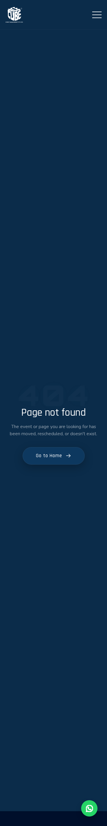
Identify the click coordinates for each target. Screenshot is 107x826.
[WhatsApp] (89, 808)
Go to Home (49, 455)
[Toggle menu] (97, 15)
